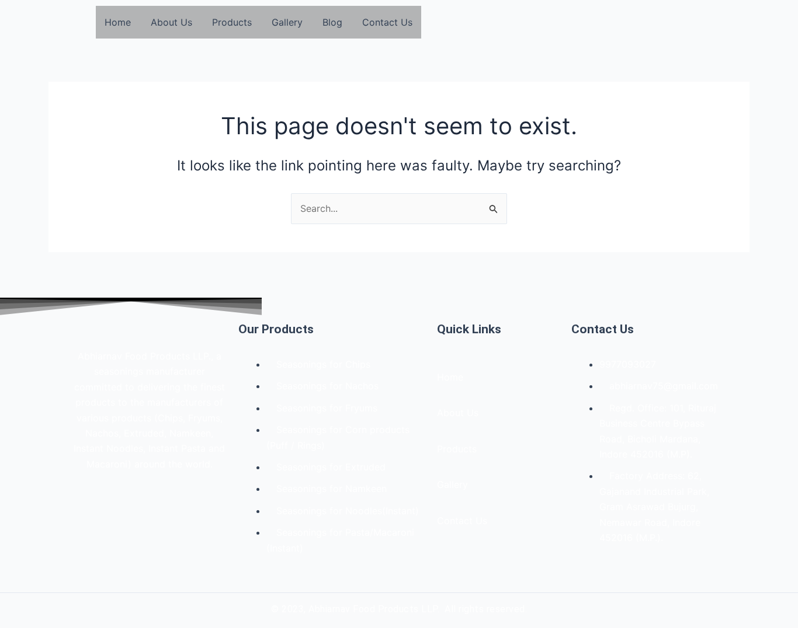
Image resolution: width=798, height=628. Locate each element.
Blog (332, 22)
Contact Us (387, 22)
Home (118, 22)
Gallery (287, 22)
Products (232, 22)
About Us (171, 22)
